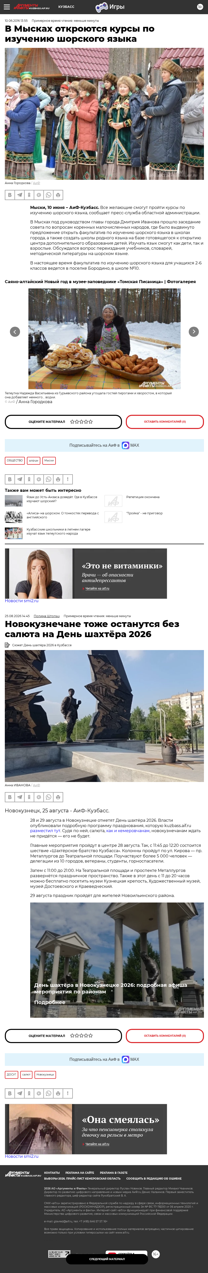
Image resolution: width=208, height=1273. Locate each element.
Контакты (52, 1172)
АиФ (36, 183)
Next (193, 332)
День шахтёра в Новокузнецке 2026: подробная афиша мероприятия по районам (110, 988)
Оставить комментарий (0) (165, 421)
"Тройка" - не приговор (144, 513)
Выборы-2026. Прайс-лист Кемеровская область (82, 1178)
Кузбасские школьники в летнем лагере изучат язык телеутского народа (58, 531)
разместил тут (45, 830)
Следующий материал (107, 1259)
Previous (15, 332)
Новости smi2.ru (22, 600)
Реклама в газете (114, 1172)
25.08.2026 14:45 (17, 616)
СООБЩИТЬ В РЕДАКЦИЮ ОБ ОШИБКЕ (154, 1178)
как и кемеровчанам (128, 830)
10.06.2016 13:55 (16, 21)
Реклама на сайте (79, 1172)
